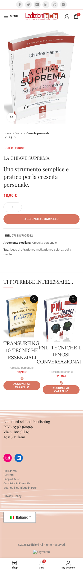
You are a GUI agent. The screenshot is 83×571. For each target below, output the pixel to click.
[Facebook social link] (19, 4)
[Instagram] (7, 458)
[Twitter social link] (28, 4)
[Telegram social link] (63, 4)
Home (7, 133)
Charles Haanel (14, 148)
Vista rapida (34, 299)
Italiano (21, 517)
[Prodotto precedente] (5, 138)
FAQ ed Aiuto (11, 479)
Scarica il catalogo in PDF (20, 487)
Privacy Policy (12, 496)
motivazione (44, 249)
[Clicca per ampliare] (11, 117)
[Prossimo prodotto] (15, 138)
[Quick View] (22, 378)
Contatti (8, 475)
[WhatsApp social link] (54, 4)
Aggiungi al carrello (41, 219)
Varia (19, 133)
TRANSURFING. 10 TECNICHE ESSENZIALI (22, 350)
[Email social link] (37, 4)
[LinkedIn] (19, 458)
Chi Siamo (10, 471)
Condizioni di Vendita (16, 483)
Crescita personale (38, 133)
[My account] (66, 16)
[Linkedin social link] (45, 4)
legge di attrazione (22, 249)
